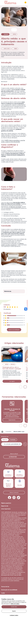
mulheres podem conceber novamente (12, 244)
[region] (14, 606)
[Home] (10, 2)
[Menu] (2, 2)
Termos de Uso (5, 586)
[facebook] (9, 497)
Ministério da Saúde (16, 207)
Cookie (3, 593)
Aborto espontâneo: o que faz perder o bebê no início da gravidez (13, 141)
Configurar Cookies (14, 615)
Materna (5, 440)
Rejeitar (14, 611)
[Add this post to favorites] (13, 29)
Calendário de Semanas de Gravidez (12, 409)
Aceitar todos (14, 607)
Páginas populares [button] (6, 503)
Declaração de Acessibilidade (9, 589)
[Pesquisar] (21, 2)
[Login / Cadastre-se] (25, 2)
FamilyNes (13, 440)
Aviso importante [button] (5, 509)
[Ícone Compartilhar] (15, 29)
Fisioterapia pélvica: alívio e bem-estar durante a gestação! (12, 368)
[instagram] (14, 497)
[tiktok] (18, 497)
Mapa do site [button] (4, 506)
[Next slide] (25, 387)
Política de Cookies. (15, 604)
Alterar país (13, 457)
